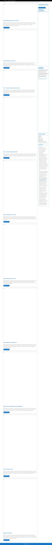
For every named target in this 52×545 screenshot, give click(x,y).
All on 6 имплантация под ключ (10, 151)
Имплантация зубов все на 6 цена (11, 20)
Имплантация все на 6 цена (9, 214)
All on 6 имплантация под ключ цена (11, 87)
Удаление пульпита (7, 532)
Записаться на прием (42, 7)
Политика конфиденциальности (12, 0)
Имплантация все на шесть (9, 60)
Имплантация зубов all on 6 (9, 278)
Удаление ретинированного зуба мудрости (13, 406)
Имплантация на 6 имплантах (10, 342)
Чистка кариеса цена (8, 469)
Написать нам (5, 0)
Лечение (39, 137)
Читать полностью (7, 27)
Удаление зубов (40, 140)
